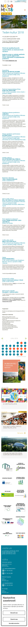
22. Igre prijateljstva (10, 404)
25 (2, 354)
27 (10, 354)
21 (14, 351)
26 (6, 354)
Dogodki (3, 29)
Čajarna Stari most (7, 301)
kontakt (8, 1)
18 (2, 351)
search (5, 1)
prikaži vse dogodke (21, 356)
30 (21, 354)
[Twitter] (10, 13)
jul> (26, 338)
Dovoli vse (14, 613)
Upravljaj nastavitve (14, 623)
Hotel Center (13, 300)
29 (17, 354)
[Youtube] (7, 13)
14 (14, 348)
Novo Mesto (10, 7)
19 (6, 351)
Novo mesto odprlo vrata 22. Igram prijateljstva (12, 427)
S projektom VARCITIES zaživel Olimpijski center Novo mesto (12, 453)
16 (21, 348)
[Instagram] (5, 13)
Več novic (20, 433)
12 (6, 348)
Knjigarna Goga (17, 299)
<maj (2, 338)
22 (17, 351)
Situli (14, 283)
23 (21, 351)
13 (10, 348)
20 (10, 351)
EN (11, 1)
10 (25, 345)
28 (14, 354)
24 (25, 351)
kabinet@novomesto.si (9, 583)
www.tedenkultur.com (11, 60)
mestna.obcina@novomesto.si (10, 568)
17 (25, 348)
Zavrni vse (14, 619)
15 (17, 348)
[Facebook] (2, 13)
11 (2, 348)
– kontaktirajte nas (20, 1)
